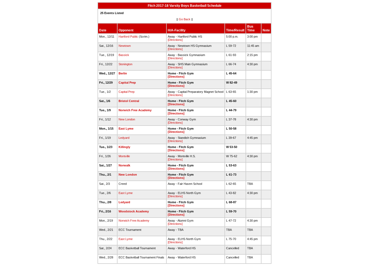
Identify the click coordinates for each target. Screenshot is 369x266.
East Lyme (126, 128)
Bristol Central (129, 101)
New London (127, 119)
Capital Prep (127, 82)
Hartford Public (128, 36)
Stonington (125, 64)
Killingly (124, 147)
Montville (124, 156)
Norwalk (124, 165)
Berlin (123, 73)
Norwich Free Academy (135, 110)
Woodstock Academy (134, 211)
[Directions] (175, 39)
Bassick (124, 55)
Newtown (125, 45)
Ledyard (124, 137)
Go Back (184, 19)
